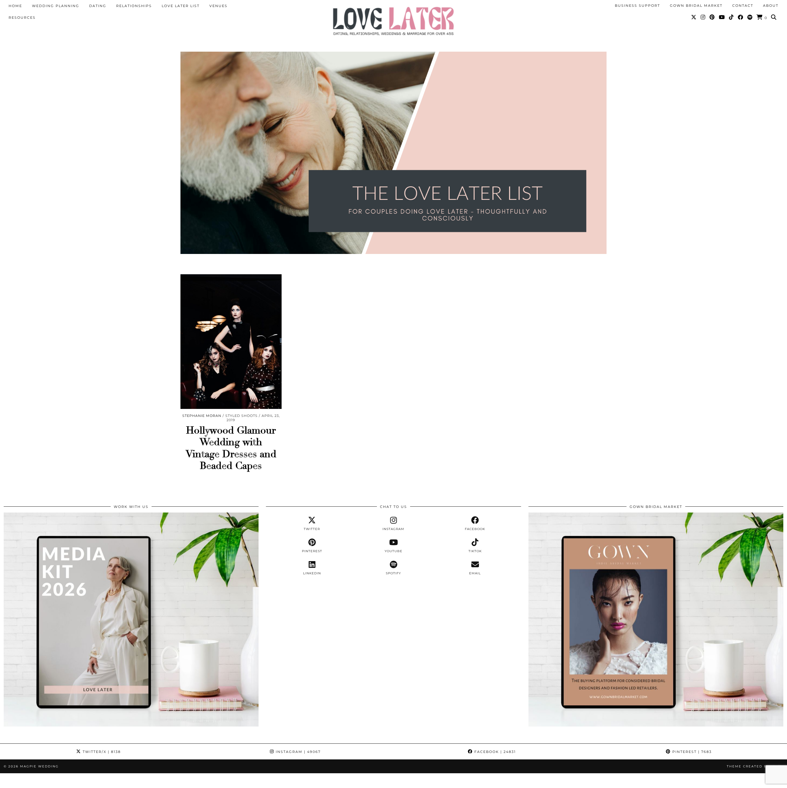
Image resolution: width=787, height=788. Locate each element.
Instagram (297, 752)
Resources (22, 17)
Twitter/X (101, 752)
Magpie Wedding (39, 766)
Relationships (134, 6)
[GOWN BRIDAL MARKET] (655, 725)
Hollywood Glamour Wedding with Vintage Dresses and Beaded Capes (231, 448)
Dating (97, 6)
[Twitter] (694, 17)
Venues (218, 6)
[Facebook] (741, 17)
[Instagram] (703, 17)
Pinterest (691, 752)
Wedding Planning (55, 6)
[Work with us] (131, 725)
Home (15, 6)
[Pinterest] (712, 17)
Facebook (494, 752)
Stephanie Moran (201, 416)
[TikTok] (731, 17)
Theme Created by (755, 766)
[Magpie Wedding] (393, 21)
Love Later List (181, 6)
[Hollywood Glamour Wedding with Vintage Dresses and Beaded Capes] (231, 341)
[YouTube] (722, 17)
